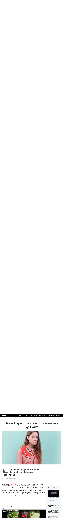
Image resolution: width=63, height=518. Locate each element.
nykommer (35, 415)
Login (59, 415)
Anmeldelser (24, 415)
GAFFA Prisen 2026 (42, 415)
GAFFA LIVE (24, 508)
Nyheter (19, 415)
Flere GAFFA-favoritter (13, 484)
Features (30, 415)
